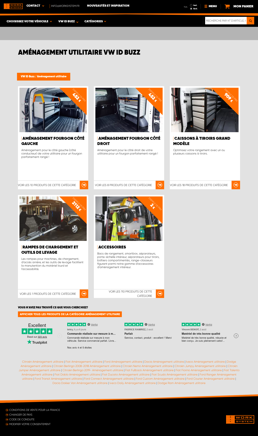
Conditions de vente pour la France (34, 409)
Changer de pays (20, 414)
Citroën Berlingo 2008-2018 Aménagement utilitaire (87, 366)
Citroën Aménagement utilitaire (42, 361)
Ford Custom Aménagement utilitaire (160, 378)
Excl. (195, 9)
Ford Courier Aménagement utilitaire (211, 378)
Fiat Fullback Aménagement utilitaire (149, 370)
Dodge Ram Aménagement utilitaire (181, 383)
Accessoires (112, 247)
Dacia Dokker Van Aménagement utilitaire (80, 383)
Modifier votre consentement (30, 424)
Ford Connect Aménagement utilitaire (109, 378)
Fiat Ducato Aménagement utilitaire (126, 374)
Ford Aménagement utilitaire (123, 361)
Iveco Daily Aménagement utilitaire (133, 383)
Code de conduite (21, 419)
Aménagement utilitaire (51, 76)
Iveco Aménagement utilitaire (205, 361)
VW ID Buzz (28, 76)
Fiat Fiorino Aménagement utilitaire (199, 370)
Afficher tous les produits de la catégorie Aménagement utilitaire (70, 314)
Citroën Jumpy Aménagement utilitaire (200, 366)
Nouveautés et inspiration (108, 5)
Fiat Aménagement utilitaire (84, 361)
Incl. (195, 5)
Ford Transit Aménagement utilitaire (58, 378)
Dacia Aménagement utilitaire (164, 361)
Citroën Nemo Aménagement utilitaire (148, 366)
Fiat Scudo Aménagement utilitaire (175, 374)
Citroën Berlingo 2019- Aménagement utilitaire (93, 370)
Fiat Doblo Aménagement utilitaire (77, 374)
